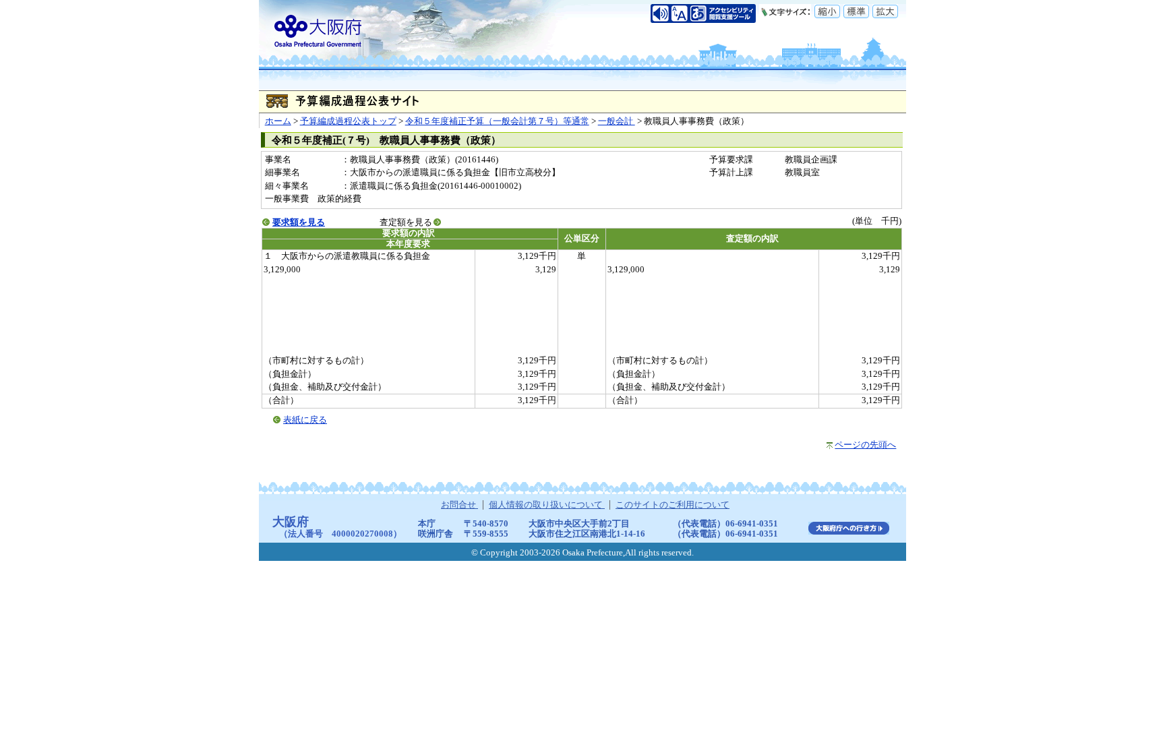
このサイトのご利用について (672, 505)
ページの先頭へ (865, 445)
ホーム (278, 121)
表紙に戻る (305, 420)
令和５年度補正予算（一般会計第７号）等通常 (497, 121)
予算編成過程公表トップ (348, 121)
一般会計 (616, 121)
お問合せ (459, 505)
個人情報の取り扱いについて (547, 505)
